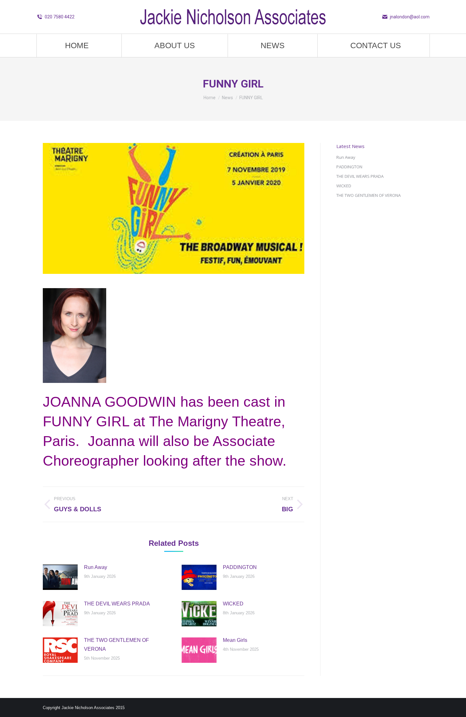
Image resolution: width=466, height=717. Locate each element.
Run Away (95, 567)
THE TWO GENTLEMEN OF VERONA (116, 644)
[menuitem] (76, 45)
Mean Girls (235, 640)
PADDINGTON (240, 567)
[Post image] (60, 577)
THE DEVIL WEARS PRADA (117, 603)
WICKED (233, 603)
